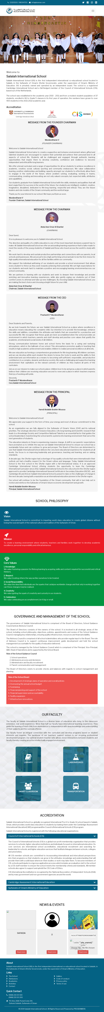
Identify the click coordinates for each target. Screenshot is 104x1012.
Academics (13, 981)
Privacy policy (61, 981)
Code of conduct (62, 979)
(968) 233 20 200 (16, 997)
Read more (31, 952)
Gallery (59, 976)
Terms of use (61, 984)
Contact (12, 986)
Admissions (13, 979)
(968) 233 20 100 (15, 995)
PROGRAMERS (79, 1009)
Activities (12, 984)
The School (13, 976)
